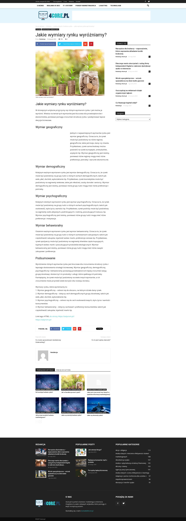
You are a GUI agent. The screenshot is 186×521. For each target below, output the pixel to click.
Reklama (71, 1)
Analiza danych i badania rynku (50, 29)
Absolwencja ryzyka (122, 460)
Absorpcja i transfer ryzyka (125, 482)
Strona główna (57, 1)
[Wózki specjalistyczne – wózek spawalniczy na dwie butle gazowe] (41, 474)
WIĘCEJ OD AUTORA (63, 370)
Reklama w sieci (53, 6)
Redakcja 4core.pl (121, 56)
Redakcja (42, 39)
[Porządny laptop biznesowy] (81, 473)
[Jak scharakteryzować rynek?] (73, 382)
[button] (147, 5)
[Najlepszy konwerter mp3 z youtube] (81, 462)
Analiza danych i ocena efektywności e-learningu (132, 473)
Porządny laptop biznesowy (98, 470)
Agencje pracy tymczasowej (125, 470)
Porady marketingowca (86, 6)
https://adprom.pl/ (43, 319)
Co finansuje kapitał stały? (126, 103)
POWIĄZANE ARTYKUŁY (45, 370)
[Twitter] (148, 1)
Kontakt (78, 1)
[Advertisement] (111, 15)
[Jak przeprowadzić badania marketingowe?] (47, 405)
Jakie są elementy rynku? (95, 415)
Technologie (115, 6)
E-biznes (40, 6)
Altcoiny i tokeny (121, 466)
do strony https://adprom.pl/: (62, 316)
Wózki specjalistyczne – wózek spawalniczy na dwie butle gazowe (59, 474)
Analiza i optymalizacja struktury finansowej (131, 463)
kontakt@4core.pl (87, 511)
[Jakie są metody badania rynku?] (73, 405)
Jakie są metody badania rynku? (71, 415)
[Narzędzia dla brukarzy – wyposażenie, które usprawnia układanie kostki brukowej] (41, 452)
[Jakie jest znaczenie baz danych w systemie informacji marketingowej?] (98, 382)
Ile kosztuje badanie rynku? (44, 392)
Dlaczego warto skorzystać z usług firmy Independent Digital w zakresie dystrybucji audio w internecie (133, 66)
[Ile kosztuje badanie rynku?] (47, 382)
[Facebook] (145, 1)
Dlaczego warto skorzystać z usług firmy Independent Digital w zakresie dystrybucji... (59, 463)
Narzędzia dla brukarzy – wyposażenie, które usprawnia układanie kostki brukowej (132, 51)
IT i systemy (68, 6)
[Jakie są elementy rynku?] (98, 405)
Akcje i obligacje (121, 450)
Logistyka (103, 6)
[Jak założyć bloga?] (81, 452)
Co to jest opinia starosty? (101, 340)
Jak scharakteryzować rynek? (70, 392)
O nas (65, 1)
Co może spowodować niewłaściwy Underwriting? (48, 341)
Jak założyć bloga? (95, 450)
